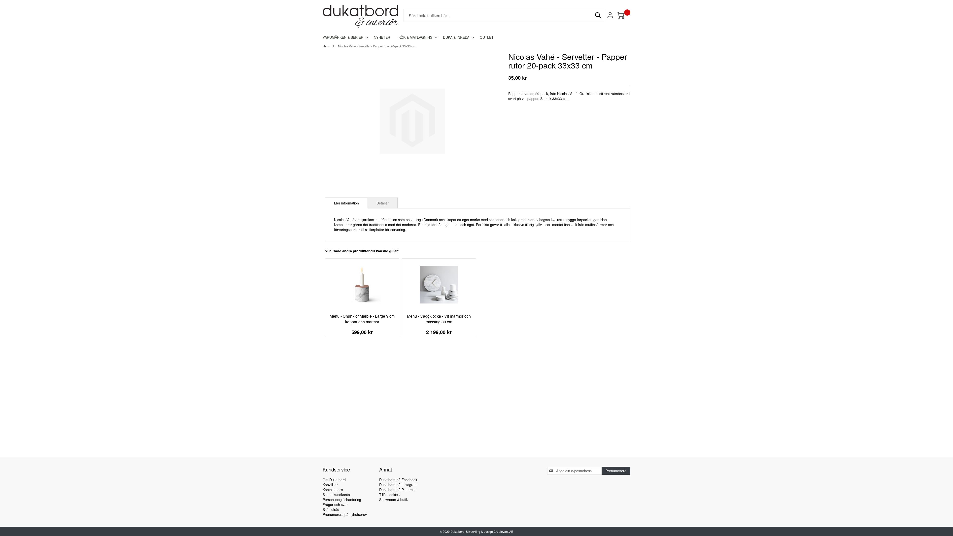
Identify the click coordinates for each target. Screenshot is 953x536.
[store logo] (361, 16)
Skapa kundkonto (336, 494)
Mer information (346, 203)
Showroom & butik (393, 499)
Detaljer (382, 203)
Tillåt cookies (389, 494)
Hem (326, 46)
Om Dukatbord (334, 479)
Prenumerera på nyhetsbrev (345, 514)
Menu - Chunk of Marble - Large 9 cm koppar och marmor (362, 319)
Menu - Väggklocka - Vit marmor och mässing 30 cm (439, 319)
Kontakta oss (333, 489)
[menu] (476, 37)
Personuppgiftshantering (342, 499)
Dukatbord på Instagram (398, 484)
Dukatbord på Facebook (398, 479)
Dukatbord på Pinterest (397, 489)
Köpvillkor (330, 484)
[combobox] (504, 15)
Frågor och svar (335, 504)
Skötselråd (331, 509)
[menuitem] (344, 37)
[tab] (346, 203)
